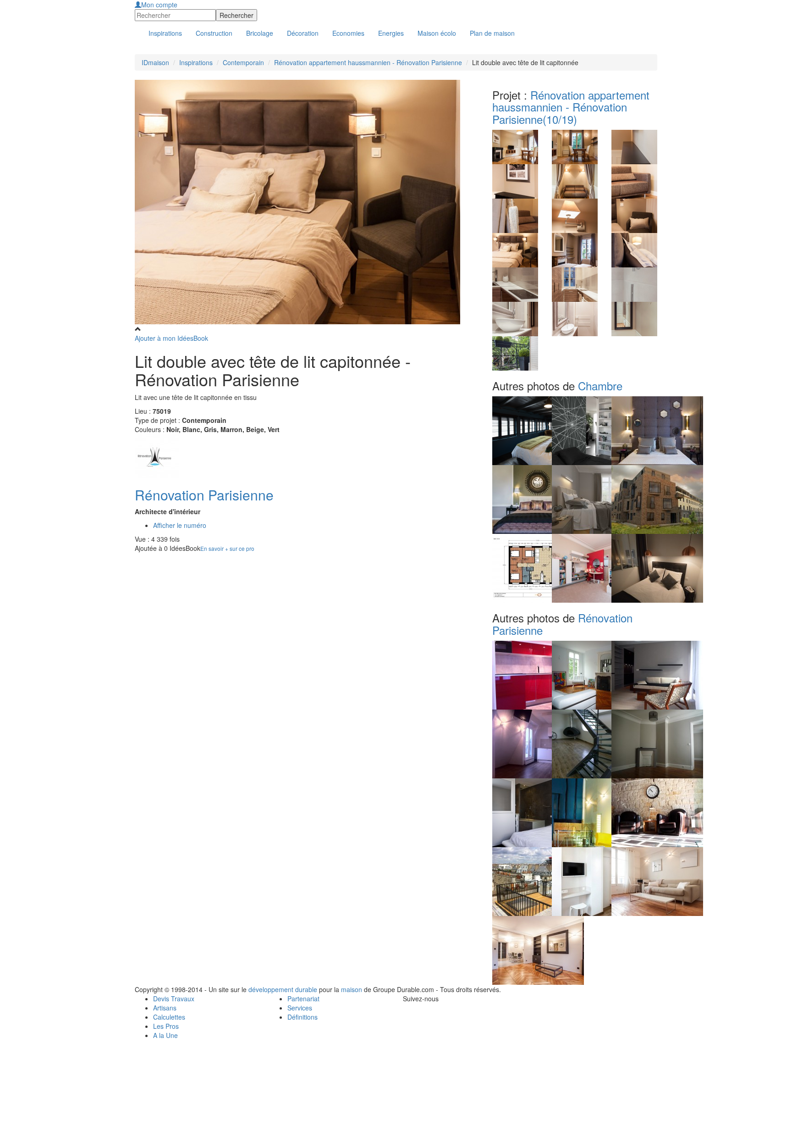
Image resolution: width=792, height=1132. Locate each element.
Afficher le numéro (179, 525)
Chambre (600, 385)
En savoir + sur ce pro (227, 548)
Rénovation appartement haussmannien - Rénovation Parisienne (368, 62)
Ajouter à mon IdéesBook (171, 338)
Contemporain (243, 62)
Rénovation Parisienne (204, 495)
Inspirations (196, 62)
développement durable (282, 989)
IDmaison (155, 62)
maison (351, 989)
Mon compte (159, 4)
